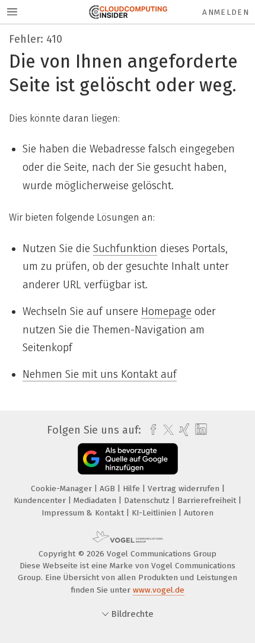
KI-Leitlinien (155, 513)
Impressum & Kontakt (84, 513)
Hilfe (132, 488)
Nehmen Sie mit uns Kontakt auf (100, 374)
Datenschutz (148, 500)
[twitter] (165, 430)
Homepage (166, 311)
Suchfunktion (125, 248)
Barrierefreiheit (207, 500)
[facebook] (150, 430)
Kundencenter (41, 500)
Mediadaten (96, 500)
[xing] (183, 430)
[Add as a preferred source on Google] (128, 459)
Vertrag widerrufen (185, 488)
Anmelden (225, 12)
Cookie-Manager (62, 488)
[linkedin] (199, 429)
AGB (108, 488)
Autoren (198, 513)
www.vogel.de (158, 590)
